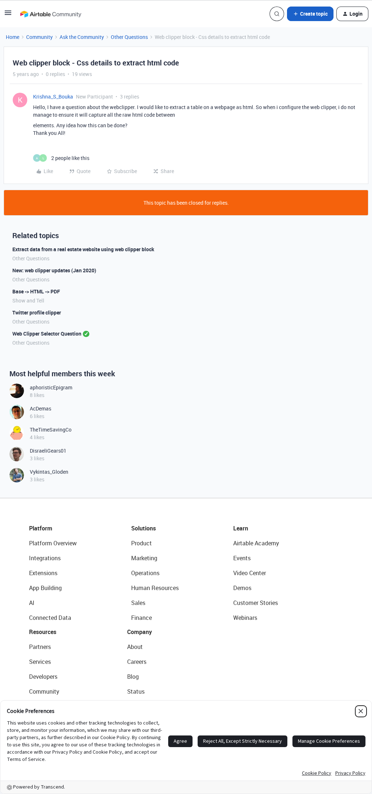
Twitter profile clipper (36, 312)
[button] (8, 15)
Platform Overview (53, 543)
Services (40, 662)
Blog (133, 677)
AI (32, 603)
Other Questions (129, 36)
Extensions (43, 573)
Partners (40, 647)
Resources (42, 632)
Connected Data (50, 618)
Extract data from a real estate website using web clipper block (83, 249)
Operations (145, 573)
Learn (240, 528)
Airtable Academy (256, 543)
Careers (136, 662)
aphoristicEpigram (51, 387)
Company (139, 632)
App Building (45, 588)
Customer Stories (255, 603)
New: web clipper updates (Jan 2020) (54, 270)
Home (12, 36)
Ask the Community (82, 36)
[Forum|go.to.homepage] (50, 14)
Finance (141, 618)
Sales (138, 603)
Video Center (249, 573)
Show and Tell (28, 300)
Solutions (143, 528)
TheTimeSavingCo (51, 429)
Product (141, 543)
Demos (242, 588)
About (135, 647)
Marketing (144, 558)
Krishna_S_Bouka (53, 96)
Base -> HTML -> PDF (36, 291)
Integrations (45, 558)
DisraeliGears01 (48, 450)
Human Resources (155, 588)
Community (39, 36)
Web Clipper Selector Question (46, 333)
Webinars (245, 618)
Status (136, 691)
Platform (40, 528)
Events (242, 558)
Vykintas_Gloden (49, 471)
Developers (43, 677)
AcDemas (40, 408)
